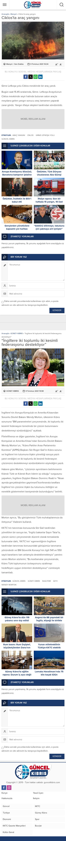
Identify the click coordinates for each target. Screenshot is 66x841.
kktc (55, 581)
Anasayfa (5, 14)
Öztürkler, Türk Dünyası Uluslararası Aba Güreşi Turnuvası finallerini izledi (49, 174)
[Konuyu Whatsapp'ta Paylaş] (35, 77)
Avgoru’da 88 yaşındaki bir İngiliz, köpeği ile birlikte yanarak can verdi (49, 620)
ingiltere (46, 581)
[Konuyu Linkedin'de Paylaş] (40, 77)
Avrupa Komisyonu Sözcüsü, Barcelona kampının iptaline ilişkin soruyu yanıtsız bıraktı (17, 174)
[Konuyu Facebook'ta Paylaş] (25, 77)
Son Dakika (18, 64)
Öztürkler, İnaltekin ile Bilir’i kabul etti (17, 200)
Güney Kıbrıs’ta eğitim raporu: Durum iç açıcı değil (17, 673)
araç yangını (18, 135)
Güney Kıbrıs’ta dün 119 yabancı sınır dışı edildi (17, 619)
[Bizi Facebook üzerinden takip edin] (4, 787)
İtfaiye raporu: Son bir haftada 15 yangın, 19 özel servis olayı (49, 201)
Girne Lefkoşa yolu (45, 135)
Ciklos (30, 135)
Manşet (14, 14)
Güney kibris (34, 581)
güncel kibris (8, 139)
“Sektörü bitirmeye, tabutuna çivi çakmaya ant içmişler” (49, 227)
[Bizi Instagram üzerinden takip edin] (9, 787)
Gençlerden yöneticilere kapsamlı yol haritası (17, 227)
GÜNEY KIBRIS (17, 333)
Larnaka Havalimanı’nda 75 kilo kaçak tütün (49, 673)
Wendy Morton (9, 585)
